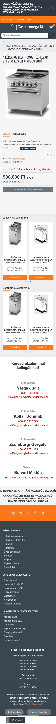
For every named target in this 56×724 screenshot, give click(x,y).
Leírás (6, 134)
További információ (34, 704)
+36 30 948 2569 (28, 678)
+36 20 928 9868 (28, 663)
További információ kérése (29, 189)
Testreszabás (14, 711)
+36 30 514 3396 (28, 393)
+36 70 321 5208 (13, 477)
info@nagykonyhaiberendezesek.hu (28, 397)
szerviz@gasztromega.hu (38, 477)
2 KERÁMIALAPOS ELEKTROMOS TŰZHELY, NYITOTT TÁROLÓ (41, 260)
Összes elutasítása (39, 711)
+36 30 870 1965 (28, 449)
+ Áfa (30, 177)
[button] (25, 281)
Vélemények (19, 134)
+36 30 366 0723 (28, 421)
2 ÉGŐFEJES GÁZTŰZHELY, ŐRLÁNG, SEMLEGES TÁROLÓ (15, 260)
